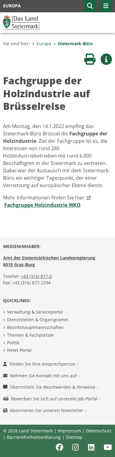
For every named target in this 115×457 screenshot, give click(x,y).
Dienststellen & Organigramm (37, 320)
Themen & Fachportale (30, 335)
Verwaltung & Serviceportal (35, 312)
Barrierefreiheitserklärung (34, 437)
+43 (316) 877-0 (36, 276)
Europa (43, 43)
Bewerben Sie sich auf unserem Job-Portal (55, 399)
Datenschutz (99, 431)
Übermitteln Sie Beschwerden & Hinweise (53, 387)
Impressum (69, 431)
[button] (90, 6)
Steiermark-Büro (75, 43)
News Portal (19, 350)
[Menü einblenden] (106, 6)
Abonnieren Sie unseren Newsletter (47, 410)
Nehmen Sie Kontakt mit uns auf (44, 376)
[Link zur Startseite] (21, 22)
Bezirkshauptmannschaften (35, 327)
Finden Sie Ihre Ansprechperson (43, 364)
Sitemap (74, 437)
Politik (13, 343)
